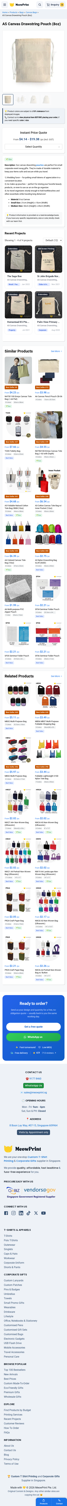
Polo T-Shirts (11, 1240)
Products (13, 12)
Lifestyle (8, 1316)
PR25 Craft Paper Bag (14, 970)
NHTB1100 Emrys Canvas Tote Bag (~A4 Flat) (18, 397)
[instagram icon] (13, 1213)
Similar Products (19, 351)
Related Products (19, 676)
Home (4, 12)
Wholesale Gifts (12, 1396)
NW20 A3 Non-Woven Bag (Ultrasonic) (46, 922)
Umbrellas (9, 1294)
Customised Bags (13, 1334)
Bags (21, 12)
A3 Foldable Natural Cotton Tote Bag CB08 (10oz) (16, 506)
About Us (9, 1445)
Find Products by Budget (17, 1410)
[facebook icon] (6, 1213)
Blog (6, 1454)
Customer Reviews (14, 1423)
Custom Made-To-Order (16, 1383)
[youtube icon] (43, 1213)
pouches (40, 165)
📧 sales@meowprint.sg (33, 1092)
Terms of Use (11, 1463)
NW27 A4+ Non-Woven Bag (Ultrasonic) (17, 823)
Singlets (8, 1249)
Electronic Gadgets (14, 1338)
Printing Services (13, 1414)
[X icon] (36, 1213)
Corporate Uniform (14, 1262)
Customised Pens (13, 1325)
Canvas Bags (31, 12)
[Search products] (39, 4)
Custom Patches (13, 1285)
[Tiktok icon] (28, 1213)
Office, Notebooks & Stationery (20, 1320)
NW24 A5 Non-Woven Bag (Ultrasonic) (46, 823)
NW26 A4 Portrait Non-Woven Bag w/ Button (48, 971)
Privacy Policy (11, 1459)
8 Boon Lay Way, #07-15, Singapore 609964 (33, 1125)
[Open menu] (4, 4)
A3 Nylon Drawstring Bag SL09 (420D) (46, 561)
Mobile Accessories (14, 1347)
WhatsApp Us (33, 1037)
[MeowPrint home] (19, 5)
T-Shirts (8, 1235)
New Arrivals (11, 1374)
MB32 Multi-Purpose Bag (15, 721)
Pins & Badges (12, 1289)
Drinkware (9, 1311)
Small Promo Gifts (14, 1302)
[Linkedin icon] (21, 1213)
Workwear (9, 1258)
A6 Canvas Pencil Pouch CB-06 (48, 396)
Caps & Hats (10, 1253)
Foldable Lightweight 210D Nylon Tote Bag (46, 777)
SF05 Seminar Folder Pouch (17, 656)
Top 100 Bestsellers (14, 1369)
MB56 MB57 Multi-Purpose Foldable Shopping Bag (47, 722)
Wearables (9, 1307)
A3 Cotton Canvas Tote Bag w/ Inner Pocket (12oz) (48, 506)
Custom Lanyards (13, 1280)
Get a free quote (33, 1026)
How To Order (11, 1428)
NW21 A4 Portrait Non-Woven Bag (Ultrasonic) (18, 872)
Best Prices (10, 1378)
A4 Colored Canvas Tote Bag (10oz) (15, 561)
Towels (8, 1298)
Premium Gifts (12, 1392)
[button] (18, 267)
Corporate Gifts (26, 1161)
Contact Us (10, 1450)
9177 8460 (35, 1078)
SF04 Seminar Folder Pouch (47, 609)
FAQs (7, 1432)
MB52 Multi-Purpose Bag (15, 776)
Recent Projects (12, 1419)
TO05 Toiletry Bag (12, 451)
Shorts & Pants (12, 1267)
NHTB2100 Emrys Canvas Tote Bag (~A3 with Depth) (48, 452)
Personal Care (11, 1356)
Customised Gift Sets (15, 1329)
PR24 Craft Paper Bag (14, 921)
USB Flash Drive (13, 1343)
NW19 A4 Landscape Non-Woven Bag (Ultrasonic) (46, 872)
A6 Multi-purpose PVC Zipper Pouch (14, 610)
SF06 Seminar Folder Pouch (47, 656)
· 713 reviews (47, 1053)
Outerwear (9, 1244)
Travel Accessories (14, 1352)
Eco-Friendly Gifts (13, 1387)
